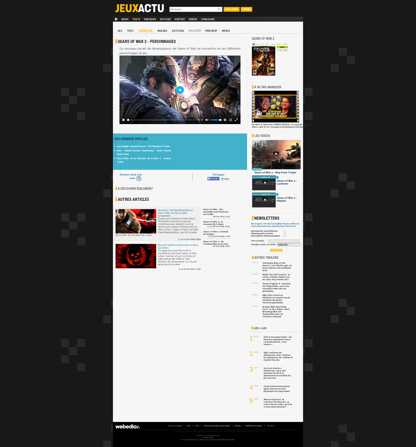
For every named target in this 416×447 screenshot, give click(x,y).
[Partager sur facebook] (213, 179)
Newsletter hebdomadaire (265, 236)
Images (162, 30)
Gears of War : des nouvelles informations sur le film (215, 211)
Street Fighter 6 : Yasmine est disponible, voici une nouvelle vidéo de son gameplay (276, 287)
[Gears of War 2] (263, 75)
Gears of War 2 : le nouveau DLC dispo (213, 222)
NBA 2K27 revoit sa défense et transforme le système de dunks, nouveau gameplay (276, 299)
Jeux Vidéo (231, 9)
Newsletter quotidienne (264, 231)
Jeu (119, 30)
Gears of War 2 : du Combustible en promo (215, 242)
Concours (207, 19)
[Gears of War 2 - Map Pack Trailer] (276, 155)
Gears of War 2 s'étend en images (215, 232)
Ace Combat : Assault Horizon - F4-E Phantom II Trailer (143, 146)
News (125, 19)
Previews (150, 19)
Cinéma (246, 9)
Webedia (217, 435)
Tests (136, 19)
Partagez (218, 174)
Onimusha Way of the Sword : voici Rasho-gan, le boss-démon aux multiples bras (277, 267)
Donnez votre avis (131, 174)
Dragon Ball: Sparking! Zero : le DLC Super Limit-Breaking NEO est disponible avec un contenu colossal (276, 312)
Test (130, 30)
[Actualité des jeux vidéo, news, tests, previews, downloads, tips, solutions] (116, 19)
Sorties (180, 19)
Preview (211, 30)
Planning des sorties (262, 233)
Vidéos (193, 19)
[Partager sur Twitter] (225, 179)
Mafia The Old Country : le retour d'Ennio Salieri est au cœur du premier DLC (276, 277)
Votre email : (258, 241)
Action (284, 44)
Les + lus (260, 328)
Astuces (165, 19)
